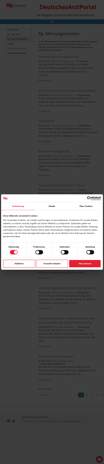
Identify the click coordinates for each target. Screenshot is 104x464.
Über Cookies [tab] (85, 206)
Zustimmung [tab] (18, 206)
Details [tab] (52, 206)
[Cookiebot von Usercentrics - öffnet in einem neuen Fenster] (89, 198)
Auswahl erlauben (52, 263)
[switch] (39, 252)
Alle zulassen (85, 263)
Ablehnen (19, 263)
